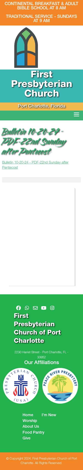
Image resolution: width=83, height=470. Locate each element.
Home (28, 415)
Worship (30, 421)
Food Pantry (33, 433)
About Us (31, 427)
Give (26, 438)
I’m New (49, 415)
